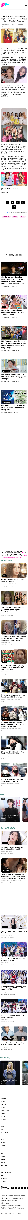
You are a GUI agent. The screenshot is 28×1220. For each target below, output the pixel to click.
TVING (3, 1159)
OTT (2, 1153)
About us (4, 1178)
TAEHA (15, 216)
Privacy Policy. (12, 1213)
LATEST (3, 1104)
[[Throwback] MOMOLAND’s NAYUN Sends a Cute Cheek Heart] (14, 743)
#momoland (7, 583)
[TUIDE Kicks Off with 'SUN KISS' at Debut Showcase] (14, 1006)
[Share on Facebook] (18, 202)
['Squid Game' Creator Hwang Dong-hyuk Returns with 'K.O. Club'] (14, 1033)
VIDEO (3, 1146)
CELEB (3, 1116)
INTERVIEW (4, 1119)
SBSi (22, 552)
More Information (6, 1172)
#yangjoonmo (14, 880)
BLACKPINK (4, 1132)
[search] (22, 5)
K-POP (3, 1107)
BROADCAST (5, 1110)
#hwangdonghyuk (5, 1047)
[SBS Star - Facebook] (16, 1188)
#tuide (2, 962)
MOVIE (3, 1113)
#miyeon (3, 851)
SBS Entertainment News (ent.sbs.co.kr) (15, 556)
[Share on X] (23, 202)
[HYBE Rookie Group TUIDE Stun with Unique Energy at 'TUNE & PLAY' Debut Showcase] (14, 977)
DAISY (22, 216)
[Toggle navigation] (25, 5)
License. (19, 1213)
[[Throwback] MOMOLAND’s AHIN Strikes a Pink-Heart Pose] (14, 770)
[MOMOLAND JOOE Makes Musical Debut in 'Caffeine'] (14, 570)
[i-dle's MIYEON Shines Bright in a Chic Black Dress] (14, 922)
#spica (8, 880)
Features (3, 1140)
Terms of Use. (4, 1213)
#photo (12, 699)
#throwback (17, 699)
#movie (11, 1047)
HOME (3, 1101)
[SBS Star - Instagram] (12, 1188)
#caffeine (12, 583)
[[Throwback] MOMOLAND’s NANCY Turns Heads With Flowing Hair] (14, 686)
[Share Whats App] (12, 202)
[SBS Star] (5, 1187)
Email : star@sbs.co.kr (18, 1198)
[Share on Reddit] (14, 207)
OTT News (4, 1165)
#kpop (11, 613)
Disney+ (3, 1162)
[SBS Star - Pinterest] (22, 1188)
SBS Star (3, 1098)
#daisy (2, 671)
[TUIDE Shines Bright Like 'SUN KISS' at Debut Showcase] (14, 949)
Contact (3, 1181)
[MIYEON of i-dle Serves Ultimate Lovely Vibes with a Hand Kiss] (14, 838)
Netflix (3, 1156)
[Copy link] (7, 202)
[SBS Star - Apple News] (25, 1188)
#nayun (8, 756)
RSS (2, 1175)
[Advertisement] (14, 102)
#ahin (16, 728)
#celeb (16, 583)
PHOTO (3, 1143)
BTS (2, 1129)
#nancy (8, 699)
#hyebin (12, 728)
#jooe (2, 583)
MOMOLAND (6, 216)
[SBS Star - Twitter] (19, 1188)
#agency (13, 671)
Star (2, 1126)
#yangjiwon (3, 880)
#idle (7, 851)
